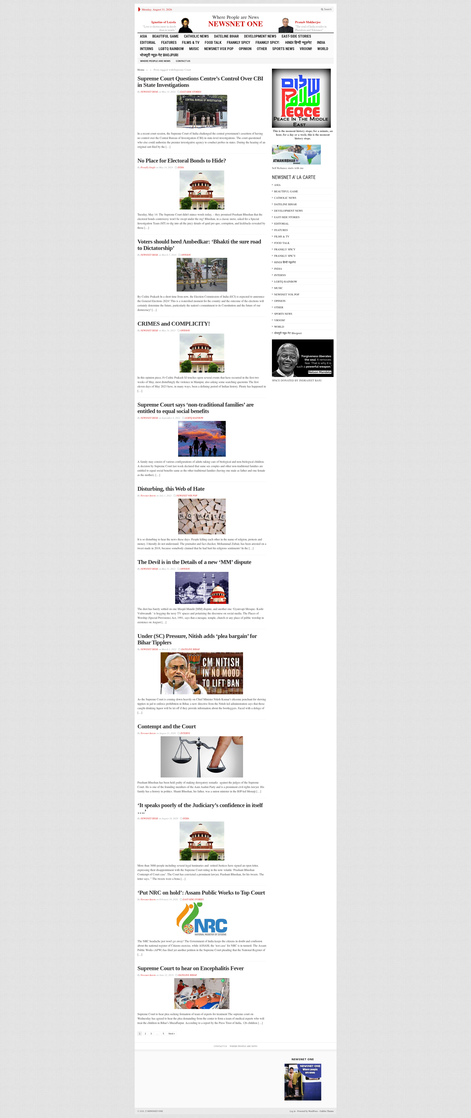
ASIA (143, 36)
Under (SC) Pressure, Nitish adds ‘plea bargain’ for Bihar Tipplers (197, 639)
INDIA (321, 42)
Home (140, 69)
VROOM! (306, 49)
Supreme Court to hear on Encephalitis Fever (190, 968)
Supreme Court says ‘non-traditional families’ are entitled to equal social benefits (195, 407)
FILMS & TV (190, 42)
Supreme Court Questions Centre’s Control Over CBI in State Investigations (200, 81)
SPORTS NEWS (283, 49)
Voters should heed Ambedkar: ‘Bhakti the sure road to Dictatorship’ (199, 244)
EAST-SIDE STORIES (296, 36)
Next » (172, 1033)
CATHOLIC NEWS (196, 36)
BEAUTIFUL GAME (165, 36)
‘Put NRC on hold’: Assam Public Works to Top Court (201, 892)
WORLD (322, 49)
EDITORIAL (148, 42)
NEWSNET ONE (235, 23)
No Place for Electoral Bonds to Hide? (181, 160)
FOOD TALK (213, 42)
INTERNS (146, 49)
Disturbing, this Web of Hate (170, 488)
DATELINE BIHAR (226, 36)
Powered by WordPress (307, 1111)
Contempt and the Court (166, 726)
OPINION (245, 49)
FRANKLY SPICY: (268, 42)
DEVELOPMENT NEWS (260, 36)
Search (327, 9)
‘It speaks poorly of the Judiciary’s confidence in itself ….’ (200, 808)
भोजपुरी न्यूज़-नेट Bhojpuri (159, 55)
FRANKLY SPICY (238, 42)
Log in (292, 1111)
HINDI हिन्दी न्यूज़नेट (298, 42)
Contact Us (183, 61)
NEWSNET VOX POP (218, 49)
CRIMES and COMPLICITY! (173, 323)
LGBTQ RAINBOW (171, 49)
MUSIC (194, 49)
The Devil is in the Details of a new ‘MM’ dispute (194, 562)
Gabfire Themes (327, 1111)
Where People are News (235, 17)
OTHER (262, 49)
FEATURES (169, 42)
